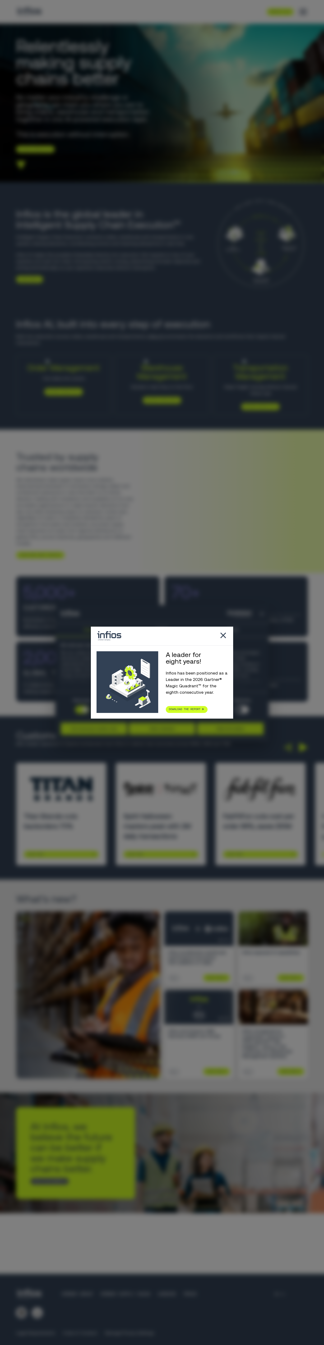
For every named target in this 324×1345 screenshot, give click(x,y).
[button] (287, 747)
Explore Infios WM (160, 400)
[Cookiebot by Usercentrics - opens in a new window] (230, 613)
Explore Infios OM (61, 391)
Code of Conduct (80, 1332)
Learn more (27, 279)
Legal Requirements (35, 1332)
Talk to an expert (48, 1181)
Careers (167, 1293)
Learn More (35, 854)
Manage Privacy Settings (129, 1332)
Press (190, 1293)
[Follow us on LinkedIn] (21, 1313)
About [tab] (233, 630)
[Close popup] (223, 636)
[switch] (242, 709)
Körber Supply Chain (125, 1293)
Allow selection (162, 728)
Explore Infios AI (33, 149)
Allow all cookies (230, 728)
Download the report (184, 709)
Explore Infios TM (259, 406)
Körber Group (77, 1293)
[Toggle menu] (303, 11)
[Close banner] (262, 613)
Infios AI (155, 336)
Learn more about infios (38, 555)
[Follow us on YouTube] (37, 1313)
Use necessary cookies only (94, 728)
